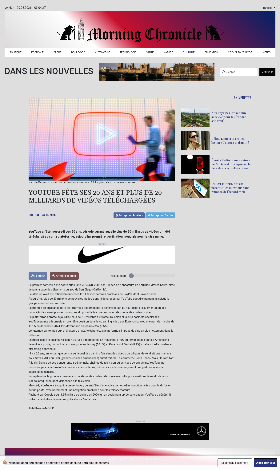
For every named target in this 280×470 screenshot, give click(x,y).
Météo (266, 52)
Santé (150, 52)
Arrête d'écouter (65, 276)
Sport (57, 52)
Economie (37, 52)
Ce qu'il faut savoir (240, 52)
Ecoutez (39, 276)
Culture (189, 52)
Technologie (128, 52)
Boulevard (78, 52)
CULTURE (34, 215)
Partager (130, 215)
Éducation (211, 52)
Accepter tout (265, 462)
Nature (168, 52)
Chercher (267, 71)
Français (267, 8)
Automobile (102, 52)
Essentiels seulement (235, 462)
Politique (16, 52)
